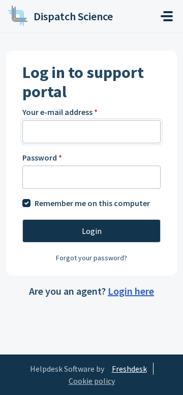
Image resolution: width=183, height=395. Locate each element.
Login (92, 231)
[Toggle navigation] (167, 16)
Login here (131, 291)
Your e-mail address (60, 112)
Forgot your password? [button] (91, 257)
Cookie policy (92, 381)
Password (42, 157)
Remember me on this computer (92, 203)
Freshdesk (129, 369)
